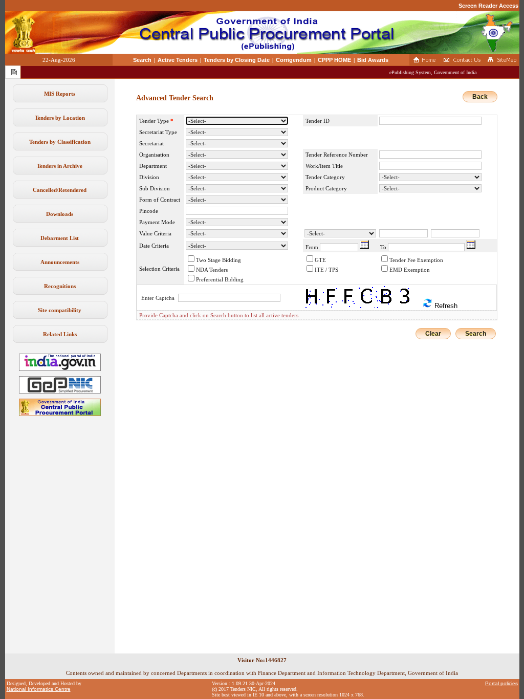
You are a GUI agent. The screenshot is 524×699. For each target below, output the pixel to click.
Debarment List (59, 238)
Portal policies (501, 683)
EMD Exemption (409, 270)
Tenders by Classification (60, 142)
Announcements (59, 262)
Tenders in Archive (59, 166)
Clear (433, 333)
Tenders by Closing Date (237, 60)
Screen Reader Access (488, 6)
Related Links (60, 334)
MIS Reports (59, 94)
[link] (60, 391)
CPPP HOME (334, 60)
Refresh (444, 306)
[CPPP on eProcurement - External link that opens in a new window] (60, 414)
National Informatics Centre (39, 689)
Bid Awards (372, 60)
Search (142, 60)
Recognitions (60, 286)
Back (480, 96)
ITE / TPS (326, 270)
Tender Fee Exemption (416, 260)
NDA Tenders (212, 270)
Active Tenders (178, 60)
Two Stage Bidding (218, 260)
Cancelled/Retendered (59, 190)
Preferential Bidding (220, 279)
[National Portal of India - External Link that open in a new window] (60, 369)
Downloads (59, 214)
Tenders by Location (60, 118)
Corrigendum (294, 60)
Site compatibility (59, 310)
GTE (320, 260)
